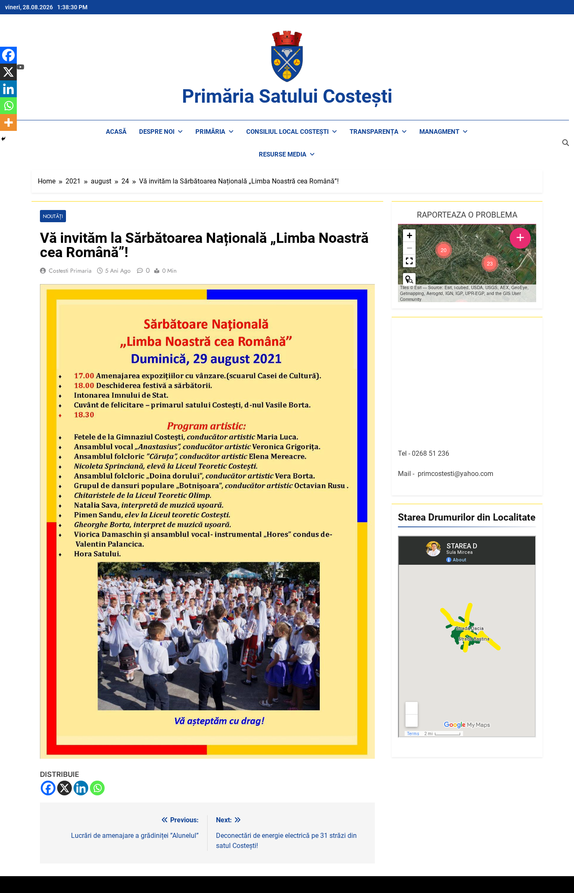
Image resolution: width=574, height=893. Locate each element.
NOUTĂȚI (53, 216)
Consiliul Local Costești (287, 132)
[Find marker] (409, 279)
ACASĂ (116, 132)
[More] (8, 122)
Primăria (210, 132)
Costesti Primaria (70, 270)
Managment (439, 132)
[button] (490, 263)
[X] (64, 788)
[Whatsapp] (97, 788)
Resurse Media (282, 154)
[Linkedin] (81, 788)
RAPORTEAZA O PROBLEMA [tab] (467, 215)
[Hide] (3, 139)
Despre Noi (156, 132)
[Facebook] (48, 788)
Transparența (374, 132)
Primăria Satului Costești (287, 96)
